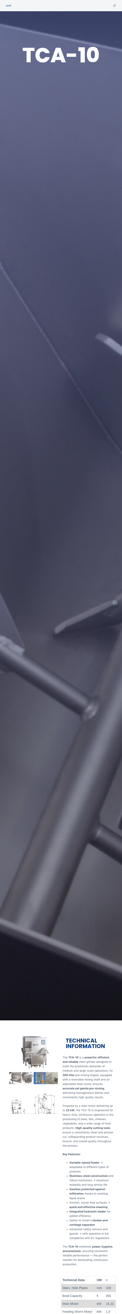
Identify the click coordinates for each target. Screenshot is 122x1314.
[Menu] (114, 5)
